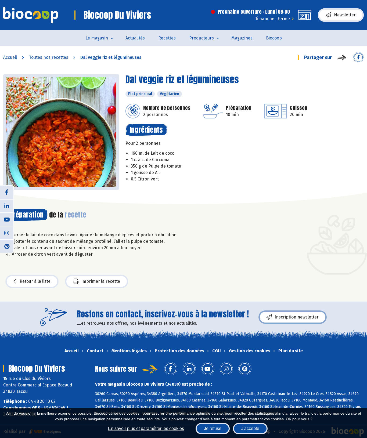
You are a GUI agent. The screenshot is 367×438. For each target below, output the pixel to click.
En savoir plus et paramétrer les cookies (146, 428)
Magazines (242, 38)
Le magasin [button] (96, 38)
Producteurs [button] (201, 38)
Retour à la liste (35, 281)
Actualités (135, 38)
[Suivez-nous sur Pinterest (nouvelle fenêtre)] (6, 246)
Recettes (167, 38)
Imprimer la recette (100, 281)
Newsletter (345, 14)
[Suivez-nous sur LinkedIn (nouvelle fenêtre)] (6, 205)
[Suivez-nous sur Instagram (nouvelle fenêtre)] (6, 232)
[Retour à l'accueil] (30, 15)
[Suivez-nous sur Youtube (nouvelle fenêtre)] (6, 219)
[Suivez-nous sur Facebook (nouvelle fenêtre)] (6, 192)
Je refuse (212, 428)
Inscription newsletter (297, 317)
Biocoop (274, 38)
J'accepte (250, 428)
